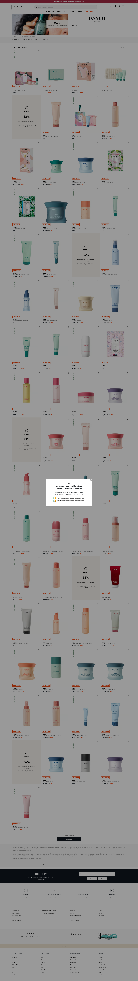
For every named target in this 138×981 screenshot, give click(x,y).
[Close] (91, 480)
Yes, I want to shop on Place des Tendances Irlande (70, 498)
